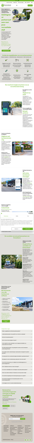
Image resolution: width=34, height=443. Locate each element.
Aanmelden (22, 418)
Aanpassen (16, 228)
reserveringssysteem (26, 196)
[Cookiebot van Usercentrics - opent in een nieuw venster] (29, 213)
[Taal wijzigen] (32, 2)
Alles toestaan (28, 228)
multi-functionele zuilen (6, 209)
